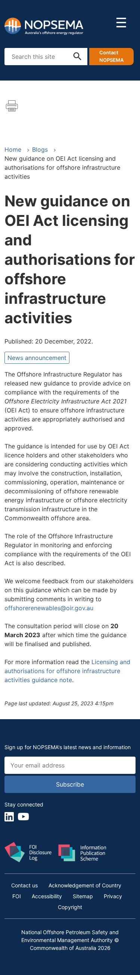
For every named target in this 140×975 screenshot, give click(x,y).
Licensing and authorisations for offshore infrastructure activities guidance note (67, 671)
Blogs (40, 149)
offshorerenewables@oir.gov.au (49, 608)
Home (12, 149)
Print (11, 106)
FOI (16, 896)
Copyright (70, 907)
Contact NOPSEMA (111, 56)
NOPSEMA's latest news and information (82, 747)
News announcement (36, 357)
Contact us (24, 885)
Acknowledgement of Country (85, 885)
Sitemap (83, 896)
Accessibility (47, 896)
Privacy (113, 896)
